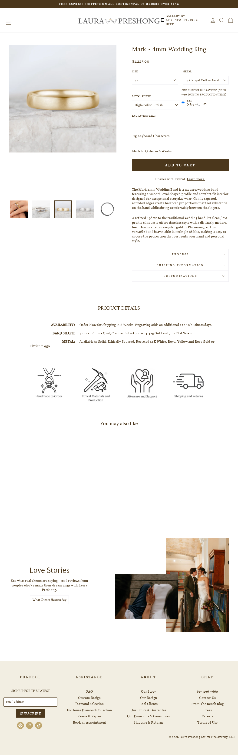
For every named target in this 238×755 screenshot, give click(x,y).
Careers (207, 716)
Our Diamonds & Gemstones (148, 716)
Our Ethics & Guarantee (148, 710)
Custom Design (89, 698)
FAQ (89, 691)
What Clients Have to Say (49, 600)
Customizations (180, 276)
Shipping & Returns (148, 722)
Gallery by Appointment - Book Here (182, 20)
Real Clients (148, 704)
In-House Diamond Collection (89, 710)
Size (135, 71)
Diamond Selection (89, 704)
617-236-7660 (207, 691)
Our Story (148, 691)
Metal (187, 71)
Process (180, 254)
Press (207, 710)
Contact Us (207, 698)
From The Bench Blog (207, 704)
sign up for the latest (30, 691)
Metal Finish (141, 96)
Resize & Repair (89, 716)
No (205, 104)
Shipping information (180, 265)
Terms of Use (207, 722)
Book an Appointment (89, 722)
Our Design (148, 698)
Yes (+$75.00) (192, 102)
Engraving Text (144, 115)
